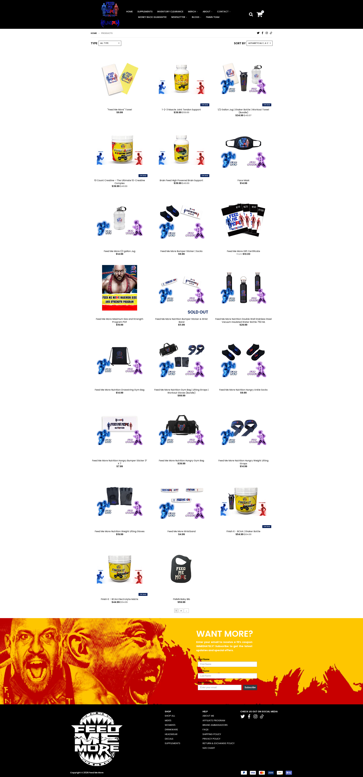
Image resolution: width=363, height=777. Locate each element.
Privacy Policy (211, 738)
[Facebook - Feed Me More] (262, 33)
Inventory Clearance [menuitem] (170, 11)
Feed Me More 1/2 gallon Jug (119, 251)
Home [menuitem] (129, 11)
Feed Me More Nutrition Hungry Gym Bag (181, 460)
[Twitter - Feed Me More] (258, 33)
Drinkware (171, 729)
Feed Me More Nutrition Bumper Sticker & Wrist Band (181, 320)
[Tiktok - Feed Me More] (271, 33)
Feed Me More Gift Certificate (243, 251)
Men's (168, 720)
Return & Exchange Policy (218, 743)
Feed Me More (96, 772)
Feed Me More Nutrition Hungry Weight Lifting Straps (243, 462)
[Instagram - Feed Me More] (266, 33)
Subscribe (250, 687)
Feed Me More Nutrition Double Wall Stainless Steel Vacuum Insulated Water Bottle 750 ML (243, 320)
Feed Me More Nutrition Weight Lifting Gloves (119, 531)
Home (94, 33)
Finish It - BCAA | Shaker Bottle (243, 531)
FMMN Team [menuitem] (212, 17)
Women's (170, 725)
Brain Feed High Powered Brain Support (181, 180)
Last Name (203, 671)
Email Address (205, 682)
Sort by (240, 43)
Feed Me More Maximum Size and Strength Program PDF (119, 320)
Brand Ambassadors (215, 725)
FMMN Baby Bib (181, 599)
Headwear (171, 734)
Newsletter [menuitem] (178, 17)
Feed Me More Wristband (181, 531)
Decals (169, 738)
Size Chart (208, 748)
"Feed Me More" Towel (119, 109)
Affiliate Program (213, 720)
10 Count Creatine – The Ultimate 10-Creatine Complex (119, 182)
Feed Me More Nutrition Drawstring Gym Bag (119, 389)
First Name (203, 659)
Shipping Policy (211, 734)
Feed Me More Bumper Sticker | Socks (181, 251)
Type (94, 43)
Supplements (172, 743)
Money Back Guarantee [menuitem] (152, 17)
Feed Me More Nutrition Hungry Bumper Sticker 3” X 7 (119, 462)
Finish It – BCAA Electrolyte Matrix (119, 599)
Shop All (170, 715)
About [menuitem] (206, 11)
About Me (208, 715)
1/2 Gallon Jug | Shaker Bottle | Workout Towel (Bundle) (243, 111)
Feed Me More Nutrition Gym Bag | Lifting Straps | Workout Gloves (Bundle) (181, 391)
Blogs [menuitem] (195, 17)
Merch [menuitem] (192, 11)
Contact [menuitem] (223, 11)
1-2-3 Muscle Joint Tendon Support (181, 109)
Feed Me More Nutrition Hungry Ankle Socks (243, 389)
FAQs (205, 729)
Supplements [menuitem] (145, 11)
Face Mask (243, 180)
